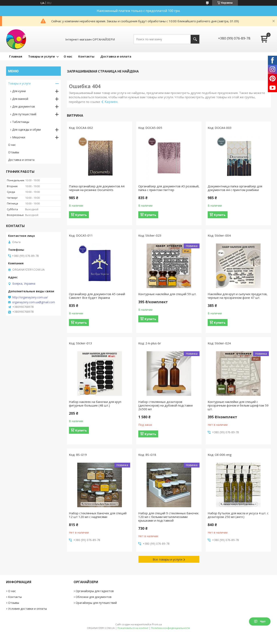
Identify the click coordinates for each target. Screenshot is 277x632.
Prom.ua (157, 624)
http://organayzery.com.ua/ (30, 297)
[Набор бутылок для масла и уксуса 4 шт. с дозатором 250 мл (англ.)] (238, 485)
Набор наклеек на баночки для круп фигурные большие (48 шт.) (95, 403)
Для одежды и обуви (26, 129)
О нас (68, 56)
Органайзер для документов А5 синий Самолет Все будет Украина (97, 295)
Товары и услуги (41, 56)
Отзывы (13, 152)
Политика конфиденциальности (170, 628)
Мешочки (18, 137)
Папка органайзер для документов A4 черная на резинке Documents (97, 188)
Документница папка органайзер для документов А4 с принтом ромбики (235, 188)
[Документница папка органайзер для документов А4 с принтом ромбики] (238, 158)
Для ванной (20, 99)
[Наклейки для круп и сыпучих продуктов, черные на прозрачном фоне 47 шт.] (238, 265)
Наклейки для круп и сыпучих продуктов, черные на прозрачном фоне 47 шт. (237, 295)
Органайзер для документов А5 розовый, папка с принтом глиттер (168, 188)
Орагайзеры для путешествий (96, 603)
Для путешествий (24, 114)
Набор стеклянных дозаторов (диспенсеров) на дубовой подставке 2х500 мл (165, 405)
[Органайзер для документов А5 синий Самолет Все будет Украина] (99, 265)
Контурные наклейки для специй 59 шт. (167, 294)
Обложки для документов (94, 597)
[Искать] (195, 39)
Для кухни (19, 91)
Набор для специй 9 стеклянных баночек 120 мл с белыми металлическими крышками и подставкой (168, 516)
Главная (15, 56)
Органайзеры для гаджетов (95, 591)
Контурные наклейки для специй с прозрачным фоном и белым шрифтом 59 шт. (238, 405)
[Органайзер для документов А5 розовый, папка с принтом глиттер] (169, 158)
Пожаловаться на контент (132, 628)
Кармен (111, 101)
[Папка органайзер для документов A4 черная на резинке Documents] (99, 158)
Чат (263, 621)
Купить (81, 215)
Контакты (86, 56)
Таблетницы (20, 122)
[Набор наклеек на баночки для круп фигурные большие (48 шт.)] (99, 373)
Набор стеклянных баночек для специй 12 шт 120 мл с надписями (98, 515)
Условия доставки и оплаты (27, 609)
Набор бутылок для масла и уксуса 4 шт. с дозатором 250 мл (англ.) (238, 515)
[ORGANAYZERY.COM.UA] (16, 39)
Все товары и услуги (167, 559)
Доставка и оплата (115, 56)
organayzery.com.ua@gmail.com (33, 302)
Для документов (23, 106)
